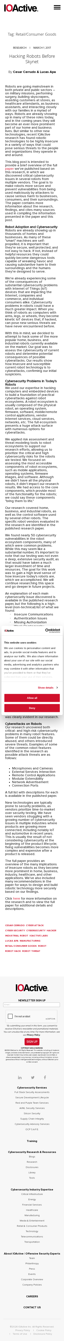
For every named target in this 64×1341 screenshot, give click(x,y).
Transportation (32, 1242)
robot (42, 946)
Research (32, 1162)
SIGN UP (32, 1041)
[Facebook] (45, 1078)
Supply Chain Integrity (32, 1119)
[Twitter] (37, 1078)
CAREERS (32, 1296)
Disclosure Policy (42, 1334)
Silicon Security (32, 1113)
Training (32, 1141)
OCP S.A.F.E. (32, 1129)
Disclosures (32, 1167)
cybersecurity (35, 930)
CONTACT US (32, 1307)
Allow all (32, 697)
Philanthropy (32, 1263)
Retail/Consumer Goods (21, 946)
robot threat (31, 951)
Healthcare (32, 1210)
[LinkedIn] (24, 1078)
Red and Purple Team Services (32, 1103)
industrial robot (16, 936)
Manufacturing (30, 941)
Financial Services (32, 1205)
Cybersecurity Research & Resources (32, 1152)
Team (32, 1258)
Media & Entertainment (32, 1221)
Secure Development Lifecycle (32, 1097)
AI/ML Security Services (32, 1108)
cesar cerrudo (15, 925)
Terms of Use (20, 1334)
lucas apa (11, 941)
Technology (32, 1231)
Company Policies (32, 1285)
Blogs (32, 1156)
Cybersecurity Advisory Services (32, 1124)
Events (32, 1274)
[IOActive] (21, 8)
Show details (45, 687)
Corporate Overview (32, 1279)
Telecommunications (32, 1236)
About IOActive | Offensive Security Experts (32, 1253)
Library (32, 1172)
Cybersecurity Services (32, 1087)
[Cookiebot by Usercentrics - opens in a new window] (45, 630)
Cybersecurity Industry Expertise (32, 1189)
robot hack (13, 951)
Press (32, 1269)
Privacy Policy (22, 1330)
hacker (51, 930)
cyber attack (35, 925)
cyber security (15, 930)
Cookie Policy (43, 1330)
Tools (32, 1178)
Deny (32, 708)
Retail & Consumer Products (32, 1226)
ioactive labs (39, 936)
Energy (32, 1199)
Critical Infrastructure (32, 1194)
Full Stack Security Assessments (32, 1092)
